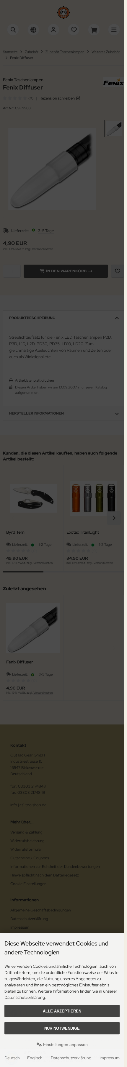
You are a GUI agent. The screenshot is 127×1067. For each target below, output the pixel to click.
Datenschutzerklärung (71, 1057)
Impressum (110, 1057)
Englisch (35, 1057)
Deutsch (12, 1057)
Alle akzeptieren (62, 1011)
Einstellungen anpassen (65, 1044)
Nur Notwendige (62, 1028)
